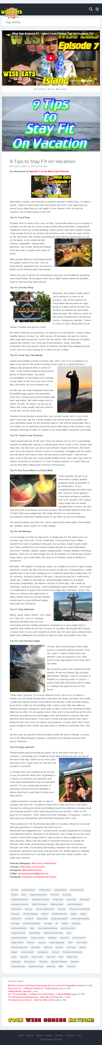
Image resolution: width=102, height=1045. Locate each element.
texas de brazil (27, 952)
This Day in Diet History (72, 952)
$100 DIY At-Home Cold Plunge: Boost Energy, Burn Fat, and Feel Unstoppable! (41, 985)
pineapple (52, 938)
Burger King (58, 899)
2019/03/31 (41, 89)
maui (32, 928)
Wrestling (51, 966)
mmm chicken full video (53, 933)
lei (57, 923)
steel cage (71, 947)
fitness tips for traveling (79, 909)
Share (52, 89)
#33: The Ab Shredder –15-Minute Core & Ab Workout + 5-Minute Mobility (39, 994)
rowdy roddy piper (56, 943)
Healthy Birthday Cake (17, 991)
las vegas (48, 923)
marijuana (76, 923)
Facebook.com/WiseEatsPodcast (39, 877)
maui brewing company (47, 928)
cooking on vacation (19, 904)
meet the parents (68, 928)
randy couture (17, 943)
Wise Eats (43, 962)
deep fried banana (39, 904)
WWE (61, 966)
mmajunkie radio (18, 933)
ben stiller (55, 895)
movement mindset (19, 938)
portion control (79, 938)
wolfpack (74, 962)
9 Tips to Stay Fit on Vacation (42, 161)
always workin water (38, 895)
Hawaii (83, 914)
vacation (24, 957)
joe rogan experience (31, 923)
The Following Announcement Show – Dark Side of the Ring (33, 997)
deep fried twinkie (74, 904)
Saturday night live (19, 947)
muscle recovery (37, 938)
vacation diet (37, 957)
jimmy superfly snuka (80, 919)
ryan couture (81, 943)
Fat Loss (61, 909)
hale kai (45, 914)
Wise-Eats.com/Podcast (43, 863)
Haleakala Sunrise (59, 914)
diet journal (16, 909)
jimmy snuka (42, 919)
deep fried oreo (57, 904)
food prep (15, 914)
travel (13, 957)
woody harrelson (18, 966)
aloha (24, 895)
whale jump (16, 962)
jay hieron (29, 919)
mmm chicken (34, 933)
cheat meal (84, 899)
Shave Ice (48, 947)
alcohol (14, 895)
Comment (63, 89)
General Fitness (28, 890)
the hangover (42, 952)
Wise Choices (30, 962)
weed (61, 957)
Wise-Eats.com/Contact (32, 867)
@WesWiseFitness (32, 870)
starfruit (59, 947)
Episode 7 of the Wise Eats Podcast (49, 171)
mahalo (65, 923)
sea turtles (35, 947)
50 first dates (44, 890)
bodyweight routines (40, 899)
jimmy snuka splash (59, 919)
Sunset (14, 952)
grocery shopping (30, 914)
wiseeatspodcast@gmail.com (33, 873)
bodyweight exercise (19, 899)
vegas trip (51, 957)
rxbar (70, 943)
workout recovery (36, 966)
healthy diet (16, 919)
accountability (60, 890)
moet (69, 933)
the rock (55, 952)
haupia (73, 914)
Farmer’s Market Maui (45, 909)
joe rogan (15, 923)
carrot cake (71, 899)
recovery (41, 943)
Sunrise (82, 947)
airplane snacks (76, 890)
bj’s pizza (67, 895)
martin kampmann (18, 928)
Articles (14, 890)
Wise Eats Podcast (59, 962)
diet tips (28, 909)
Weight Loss (72, 957)
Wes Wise (43, 166)
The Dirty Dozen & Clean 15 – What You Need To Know (31, 1000)
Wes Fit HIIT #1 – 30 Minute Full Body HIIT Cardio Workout (33, 988)
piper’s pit (64, 938)
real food (30, 943)
